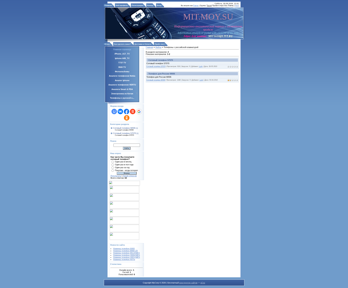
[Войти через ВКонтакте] (120, 111)
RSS (237, 6)
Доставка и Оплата (142, 44)
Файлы (158, 47)
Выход (150, 5)
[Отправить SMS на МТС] (124, 192)
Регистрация (137, 5)
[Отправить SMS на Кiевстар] (124, 223)
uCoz (202, 283)
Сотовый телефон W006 (124, 128)
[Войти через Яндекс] (132, 111)
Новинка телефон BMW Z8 (125, 251)
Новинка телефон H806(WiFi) (126, 255)
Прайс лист (160, 44)
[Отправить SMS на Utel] (124, 239)
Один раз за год (122, 167)
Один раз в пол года (124, 164)
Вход (159, 5)
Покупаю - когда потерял (126, 170)
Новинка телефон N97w (124, 259)
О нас (107, 44)
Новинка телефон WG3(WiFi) (126, 253)
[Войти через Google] (139, 111)
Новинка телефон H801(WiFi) (126, 257)
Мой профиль (122, 5)
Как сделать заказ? (122, 44)
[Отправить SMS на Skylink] (124, 231)
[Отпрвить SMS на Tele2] (124, 216)
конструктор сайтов (188, 283)
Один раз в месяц (123, 162)
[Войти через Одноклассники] (126, 118)
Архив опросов (130, 176)
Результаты (116, 176)
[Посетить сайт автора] (115, 241)
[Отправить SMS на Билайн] (124, 208)
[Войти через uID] (114, 111)
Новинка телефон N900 (124, 248)
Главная (108, 5)
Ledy (201, 66)
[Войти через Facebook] (126, 111)
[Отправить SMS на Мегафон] (124, 200)
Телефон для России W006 (161, 74)
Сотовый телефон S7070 (124, 133)
